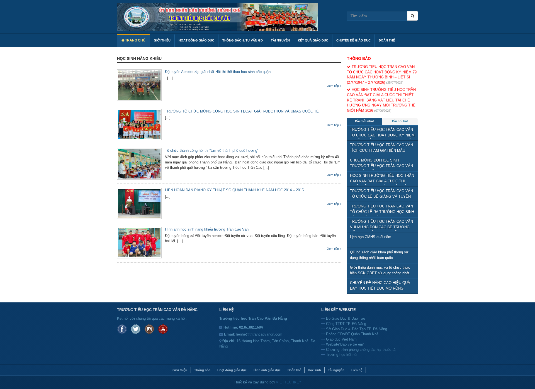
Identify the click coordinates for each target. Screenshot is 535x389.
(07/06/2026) (382, 107)
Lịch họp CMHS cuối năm (370, 237)
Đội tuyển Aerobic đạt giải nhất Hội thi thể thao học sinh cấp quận (218, 72)
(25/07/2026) (394, 79)
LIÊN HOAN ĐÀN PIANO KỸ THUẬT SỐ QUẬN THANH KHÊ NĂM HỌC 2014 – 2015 (234, 190)
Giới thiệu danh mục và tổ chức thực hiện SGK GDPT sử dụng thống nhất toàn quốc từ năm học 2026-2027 (380, 271)
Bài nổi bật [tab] (400, 121)
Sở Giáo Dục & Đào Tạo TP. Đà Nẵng (356, 329)
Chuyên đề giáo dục (353, 40)
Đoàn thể (387, 40)
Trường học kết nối (341, 355)
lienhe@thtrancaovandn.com (259, 334)
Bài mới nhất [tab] (364, 121)
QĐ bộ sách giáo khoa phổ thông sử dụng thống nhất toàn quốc (379, 255)
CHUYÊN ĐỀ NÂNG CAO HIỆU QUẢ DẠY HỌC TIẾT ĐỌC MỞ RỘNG (380, 285)
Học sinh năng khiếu (139, 58)
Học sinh (314, 370)
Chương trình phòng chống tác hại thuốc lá (360, 350)
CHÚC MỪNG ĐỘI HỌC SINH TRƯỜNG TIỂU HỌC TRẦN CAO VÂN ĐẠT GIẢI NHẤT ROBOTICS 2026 (381, 164)
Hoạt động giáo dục (196, 40)
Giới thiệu (179, 370)
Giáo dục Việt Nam (341, 339)
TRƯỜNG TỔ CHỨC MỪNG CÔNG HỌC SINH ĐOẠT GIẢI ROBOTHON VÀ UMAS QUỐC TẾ (242, 111)
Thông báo (359, 58)
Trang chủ (134, 40)
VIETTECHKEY (288, 382)
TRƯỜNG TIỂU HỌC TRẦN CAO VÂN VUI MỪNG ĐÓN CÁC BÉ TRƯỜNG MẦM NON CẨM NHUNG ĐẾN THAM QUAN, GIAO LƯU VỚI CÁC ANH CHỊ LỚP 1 (381, 225)
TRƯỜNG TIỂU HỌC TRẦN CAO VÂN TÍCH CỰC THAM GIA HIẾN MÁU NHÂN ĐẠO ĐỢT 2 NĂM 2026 (381, 148)
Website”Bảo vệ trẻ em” (344, 344)
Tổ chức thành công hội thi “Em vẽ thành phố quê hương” (211, 150)
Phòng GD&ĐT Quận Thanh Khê (351, 334)
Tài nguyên (280, 40)
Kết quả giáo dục (313, 40)
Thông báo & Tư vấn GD (242, 40)
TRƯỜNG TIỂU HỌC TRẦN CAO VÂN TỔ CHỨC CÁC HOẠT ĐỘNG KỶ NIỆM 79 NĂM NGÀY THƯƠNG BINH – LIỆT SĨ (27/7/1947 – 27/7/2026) (382, 133)
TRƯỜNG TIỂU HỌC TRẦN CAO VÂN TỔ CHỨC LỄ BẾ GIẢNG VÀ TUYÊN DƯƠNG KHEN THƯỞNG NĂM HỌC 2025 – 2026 (381, 194)
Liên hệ (356, 370)
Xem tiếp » (334, 85)
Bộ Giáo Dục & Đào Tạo (345, 318)
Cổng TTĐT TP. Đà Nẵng (345, 324)
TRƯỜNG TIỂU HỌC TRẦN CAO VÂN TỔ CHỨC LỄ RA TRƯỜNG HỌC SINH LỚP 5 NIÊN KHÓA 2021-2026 (382, 210)
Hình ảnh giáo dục (267, 370)
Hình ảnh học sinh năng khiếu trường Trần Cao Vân (207, 229)
